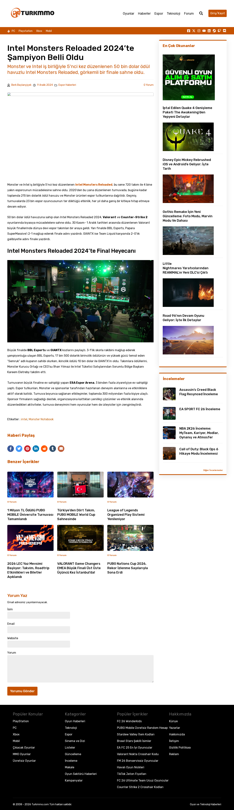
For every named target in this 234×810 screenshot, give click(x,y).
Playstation (26, 31)
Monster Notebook (41, 419)
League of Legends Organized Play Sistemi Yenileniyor (126, 514)
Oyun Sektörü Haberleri (81, 774)
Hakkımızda (177, 734)
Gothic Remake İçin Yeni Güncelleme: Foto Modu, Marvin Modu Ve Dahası (187, 216)
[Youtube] (204, 30)
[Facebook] (10, 448)
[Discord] (224, 30)
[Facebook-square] (188, 30)
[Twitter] (19, 448)
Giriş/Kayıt (217, 13)
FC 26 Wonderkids (129, 721)
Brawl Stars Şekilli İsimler (134, 741)
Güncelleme (73, 754)
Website (12, 638)
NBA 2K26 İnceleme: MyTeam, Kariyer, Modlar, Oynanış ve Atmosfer (199, 432)
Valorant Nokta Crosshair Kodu (138, 754)
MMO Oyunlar (22, 754)
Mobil (49, 31)
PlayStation (21, 721)
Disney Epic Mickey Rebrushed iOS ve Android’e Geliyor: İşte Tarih (187, 164)
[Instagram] (199, 30)
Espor (158, 14)
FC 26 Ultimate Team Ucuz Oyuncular (143, 780)
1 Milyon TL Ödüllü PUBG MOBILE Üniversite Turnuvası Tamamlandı (30, 514)
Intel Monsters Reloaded (93, 184)
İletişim (174, 741)
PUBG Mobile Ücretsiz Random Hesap (142, 728)
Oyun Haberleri (75, 721)
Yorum (11, 652)
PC (13, 31)
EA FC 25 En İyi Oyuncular (134, 747)
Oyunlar (128, 14)
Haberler (144, 14)
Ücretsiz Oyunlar (24, 760)
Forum (189, 14)
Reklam (174, 754)
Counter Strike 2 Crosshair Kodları (140, 787)
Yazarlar (174, 728)
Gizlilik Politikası (180, 747)
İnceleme (71, 760)
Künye (173, 721)
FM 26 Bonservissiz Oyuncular (137, 760)
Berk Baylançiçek (21, 85)
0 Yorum (149, 85)
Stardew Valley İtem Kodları (135, 734)
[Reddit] (44, 448)
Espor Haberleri (67, 85)
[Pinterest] (27, 448)
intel (24, 419)
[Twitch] (219, 30)
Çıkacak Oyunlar (24, 747)
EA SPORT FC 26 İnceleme (199, 409)
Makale (69, 767)
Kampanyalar (74, 780)
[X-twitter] (193, 30)
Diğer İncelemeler (213, 470)
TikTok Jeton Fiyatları (131, 774)
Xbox (39, 31)
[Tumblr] (52, 448)
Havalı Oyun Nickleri (130, 767)
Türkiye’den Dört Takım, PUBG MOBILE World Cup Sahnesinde (76, 514)
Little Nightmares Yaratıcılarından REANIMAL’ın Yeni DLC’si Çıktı (185, 268)
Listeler (70, 747)
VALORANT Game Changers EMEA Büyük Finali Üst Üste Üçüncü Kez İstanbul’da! (79, 568)
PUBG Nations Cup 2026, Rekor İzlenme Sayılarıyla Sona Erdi (127, 568)
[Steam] (214, 30)
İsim (10, 609)
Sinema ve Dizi (75, 741)
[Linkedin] (209, 30)
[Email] (61, 448)
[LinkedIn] (36, 448)
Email (11, 623)
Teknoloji (173, 14)
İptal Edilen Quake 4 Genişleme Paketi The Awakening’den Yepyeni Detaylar (187, 112)
